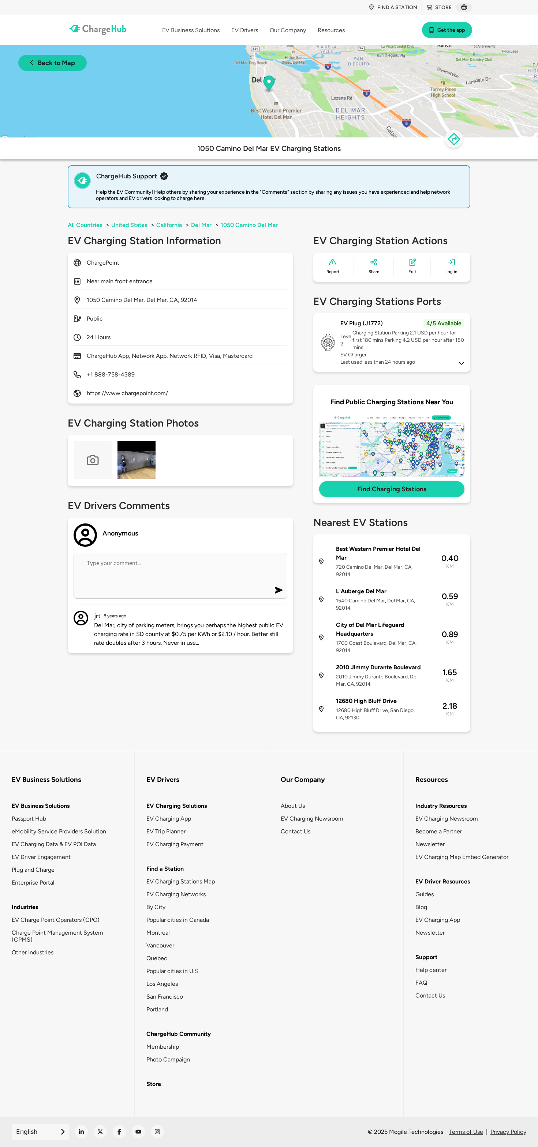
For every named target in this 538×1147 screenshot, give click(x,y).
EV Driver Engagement (41, 856)
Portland (157, 1009)
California (169, 225)
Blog (421, 907)
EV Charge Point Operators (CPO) (56, 919)
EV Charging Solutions (176, 805)
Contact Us (295, 831)
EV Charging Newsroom (312, 818)
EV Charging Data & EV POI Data (54, 844)
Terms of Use (466, 1131)
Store (443, 7)
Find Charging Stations (391, 489)
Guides (424, 894)
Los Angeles (162, 983)
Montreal (158, 932)
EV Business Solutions (41, 805)
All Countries (85, 225)
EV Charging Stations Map (180, 881)
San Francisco (164, 996)
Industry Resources (441, 805)
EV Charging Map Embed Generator (461, 856)
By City (155, 907)
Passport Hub (29, 818)
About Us (293, 805)
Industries (25, 907)
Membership (162, 1046)
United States (129, 225)
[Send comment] (279, 590)
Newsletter (430, 844)
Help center (431, 969)
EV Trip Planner (166, 831)
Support (426, 957)
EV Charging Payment (174, 844)
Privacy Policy (508, 1131)
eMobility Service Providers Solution (59, 831)
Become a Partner (438, 831)
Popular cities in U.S (172, 971)
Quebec (156, 958)
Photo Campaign (168, 1059)
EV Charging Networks (176, 894)
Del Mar (201, 225)
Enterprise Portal (33, 882)
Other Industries (32, 952)
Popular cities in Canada (177, 919)
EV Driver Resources (442, 881)
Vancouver (160, 945)
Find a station (397, 7)
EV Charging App (168, 818)
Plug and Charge (33, 869)
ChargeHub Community (178, 1033)
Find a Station (165, 868)
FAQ (421, 982)
